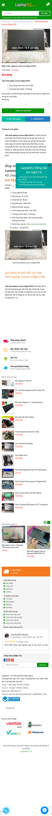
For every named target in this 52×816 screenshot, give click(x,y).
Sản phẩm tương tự (9, 524)
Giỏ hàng (9, 607)
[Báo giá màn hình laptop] (8, 422)
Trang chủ (9, 586)
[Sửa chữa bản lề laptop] (8, 446)
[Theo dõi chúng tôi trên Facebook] (5, 660)
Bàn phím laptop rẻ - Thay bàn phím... (29, 402)
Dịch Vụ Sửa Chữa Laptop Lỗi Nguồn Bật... (31, 481)
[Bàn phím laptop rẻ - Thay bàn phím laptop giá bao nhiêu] (8, 407)
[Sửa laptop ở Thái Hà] (8, 383)
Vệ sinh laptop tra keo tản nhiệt (27, 432)
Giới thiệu (9, 589)
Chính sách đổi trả (12, 620)
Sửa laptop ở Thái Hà (23, 381)
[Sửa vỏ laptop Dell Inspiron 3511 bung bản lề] (8, 508)
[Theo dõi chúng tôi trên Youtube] (8, 660)
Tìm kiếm (44, 13)
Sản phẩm (9, 583)
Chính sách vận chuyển (14, 617)
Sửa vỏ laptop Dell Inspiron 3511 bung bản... (32, 504)
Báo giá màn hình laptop (24, 417)
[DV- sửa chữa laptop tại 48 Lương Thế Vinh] (8, 394)
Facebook (10, 708)
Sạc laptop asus (21, 455)
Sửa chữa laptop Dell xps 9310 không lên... (31, 470)
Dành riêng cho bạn (9, 377)
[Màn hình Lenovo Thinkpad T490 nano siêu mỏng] (13, 534)
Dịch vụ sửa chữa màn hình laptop (28, 493)
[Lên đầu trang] (47, 803)
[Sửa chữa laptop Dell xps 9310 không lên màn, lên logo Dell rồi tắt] (8, 473)
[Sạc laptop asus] (8, 460)
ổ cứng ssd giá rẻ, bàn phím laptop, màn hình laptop (19, 17)
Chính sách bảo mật (13, 614)
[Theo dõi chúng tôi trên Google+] (12, 660)
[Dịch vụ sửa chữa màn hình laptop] (8, 496)
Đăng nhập (10, 602)
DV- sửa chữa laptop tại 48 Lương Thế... (30, 390)
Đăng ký (9, 604)
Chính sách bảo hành (13, 623)
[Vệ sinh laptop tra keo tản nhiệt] (8, 435)
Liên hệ (8, 592)
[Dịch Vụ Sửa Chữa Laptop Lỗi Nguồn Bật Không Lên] (8, 484)
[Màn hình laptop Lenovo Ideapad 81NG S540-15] (38, 537)
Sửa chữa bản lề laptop (24, 443)
